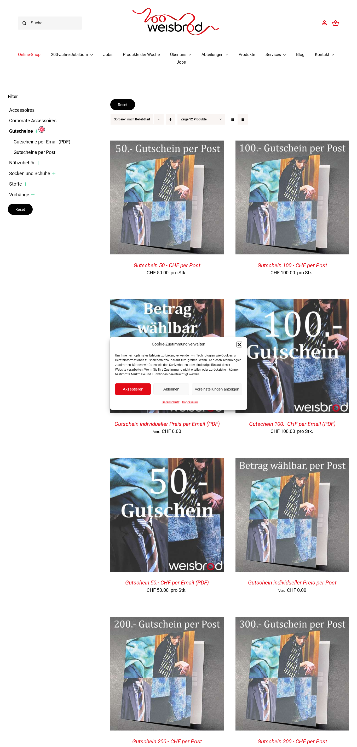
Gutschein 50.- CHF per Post (167, 265)
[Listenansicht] (243, 119)
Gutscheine (21, 131)
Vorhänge (19, 194)
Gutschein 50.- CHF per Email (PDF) (167, 582)
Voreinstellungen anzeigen (217, 389)
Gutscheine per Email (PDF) (42, 141)
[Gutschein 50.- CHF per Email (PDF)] (167, 462)
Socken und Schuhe (29, 173)
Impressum (190, 402)
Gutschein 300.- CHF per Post (292, 741)
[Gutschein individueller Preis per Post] (292, 462)
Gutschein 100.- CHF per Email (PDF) (292, 424)
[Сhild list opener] (38, 110)
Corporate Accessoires (32, 120)
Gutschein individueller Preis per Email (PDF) (167, 424)
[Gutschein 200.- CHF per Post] (167, 620)
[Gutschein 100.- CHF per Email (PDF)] (292, 303)
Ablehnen (171, 389)
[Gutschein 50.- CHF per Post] (167, 144)
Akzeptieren (133, 389)
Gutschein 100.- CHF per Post (292, 265)
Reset (123, 104)
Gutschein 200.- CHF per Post (167, 741)
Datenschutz (171, 402)
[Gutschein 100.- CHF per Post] (292, 144)
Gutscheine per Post (34, 152)
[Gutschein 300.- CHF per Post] (292, 620)
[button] (239, 344)
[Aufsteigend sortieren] (170, 119)
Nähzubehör (22, 162)
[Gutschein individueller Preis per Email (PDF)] (167, 303)
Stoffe (15, 184)
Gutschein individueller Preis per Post (292, 582)
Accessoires (21, 110)
